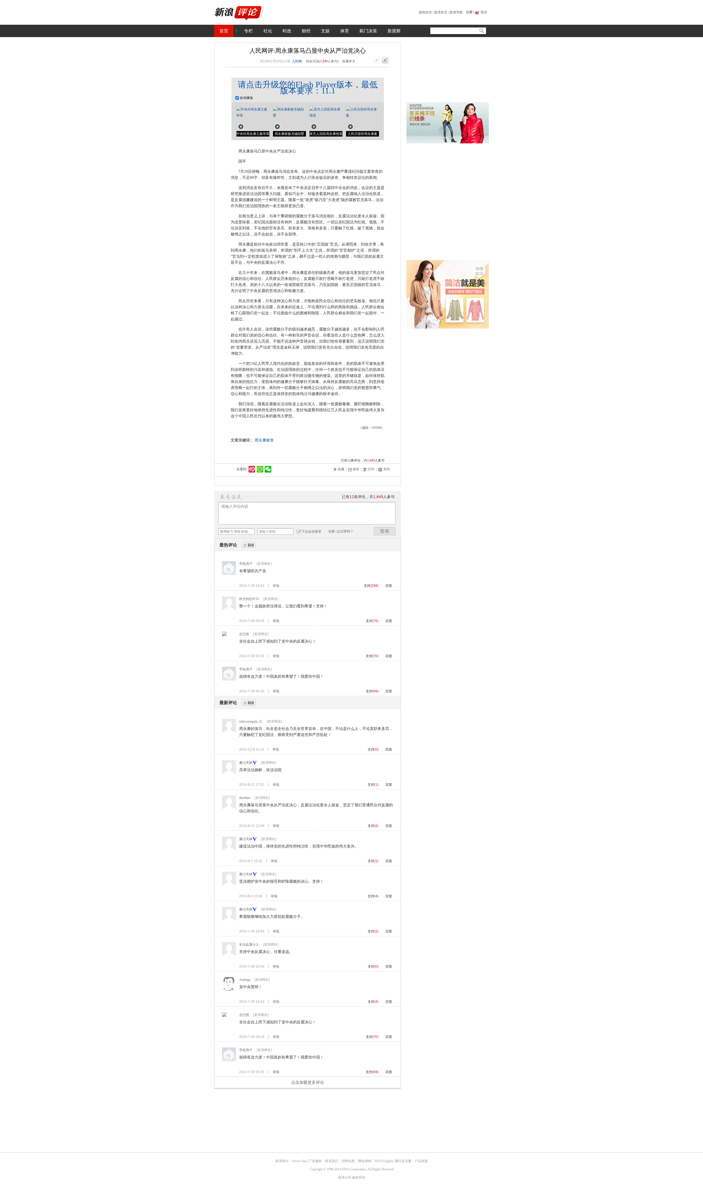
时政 (287, 31)
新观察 (394, 31)
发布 (384, 531)
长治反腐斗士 (249, 944)
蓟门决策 (368, 31)
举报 (276, 585)
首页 (223, 31)
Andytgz (244, 980)
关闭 (386, 469)
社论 (267, 31)
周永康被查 (264, 440)
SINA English (384, 1161)
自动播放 (246, 98)
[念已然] (224, 635)
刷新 (249, 545)
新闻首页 (425, 12)
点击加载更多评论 (307, 1082)
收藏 (341, 469)
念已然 (244, 634)
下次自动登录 (311, 532)
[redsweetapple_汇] (229, 732)
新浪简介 (282, 1161)
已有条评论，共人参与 (362, 460)
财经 (306, 31)
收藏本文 (348, 61)
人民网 (297, 61)
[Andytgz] (229, 990)
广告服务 (315, 1161)
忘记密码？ (345, 531)
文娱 (325, 31)
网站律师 (364, 1161)
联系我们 (331, 1161)
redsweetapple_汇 (251, 721)
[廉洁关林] (229, 773)
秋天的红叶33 (249, 599)
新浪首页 (440, 12)
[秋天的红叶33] (229, 609)
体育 (344, 31)
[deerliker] (229, 808)
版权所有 (358, 1177)
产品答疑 (421, 1161)
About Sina (299, 1161)
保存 (356, 469)
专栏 (248, 31)
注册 (469, 12)
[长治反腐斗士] (229, 955)
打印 (371, 469)
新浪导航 (456, 12)
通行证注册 (403, 1161)
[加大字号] (385, 60)
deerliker (244, 798)
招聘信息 (348, 1161)
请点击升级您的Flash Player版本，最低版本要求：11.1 (308, 87)
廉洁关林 (245, 763)
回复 (389, 586)
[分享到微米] (252, 469)
